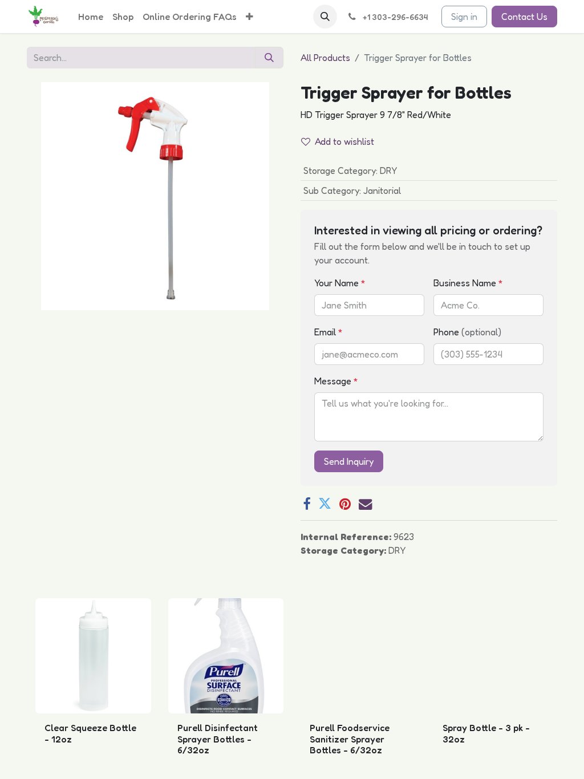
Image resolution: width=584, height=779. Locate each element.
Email (328, 332)
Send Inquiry (349, 461)
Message (336, 381)
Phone (467, 332)
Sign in (464, 16)
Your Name (340, 283)
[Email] (365, 503)
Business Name (468, 283)
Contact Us (524, 16)
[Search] (269, 57)
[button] (325, 17)
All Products (325, 57)
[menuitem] (91, 16)
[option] (292, 686)
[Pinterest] (345, 503)
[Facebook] (306, 503)
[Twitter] (324, 503)
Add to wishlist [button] (344, 141)
